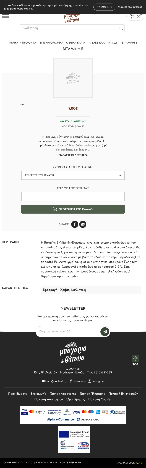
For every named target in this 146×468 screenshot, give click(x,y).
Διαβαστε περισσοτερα (73, 155)
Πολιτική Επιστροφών (123, 394)
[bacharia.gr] (72, 16)
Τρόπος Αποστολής (63, 394)
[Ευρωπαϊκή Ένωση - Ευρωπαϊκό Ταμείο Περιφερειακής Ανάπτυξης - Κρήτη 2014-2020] (74, 439)
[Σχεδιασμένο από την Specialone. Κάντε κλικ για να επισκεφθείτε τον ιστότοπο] (130, 463)
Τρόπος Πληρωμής (92, 394)
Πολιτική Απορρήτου (48, 399)
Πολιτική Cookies (100, 399)
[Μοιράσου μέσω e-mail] (82, 224)
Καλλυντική (78, 290)
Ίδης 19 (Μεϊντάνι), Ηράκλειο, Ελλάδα (59, 372)
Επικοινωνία (38, 394)
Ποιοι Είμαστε (17, 394)
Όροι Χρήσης (75, 399)
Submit (104, 331)
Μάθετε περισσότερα (130, 7)
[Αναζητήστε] (121, 28)
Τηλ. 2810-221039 (99, 372)
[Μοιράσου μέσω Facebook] (74, 224)
